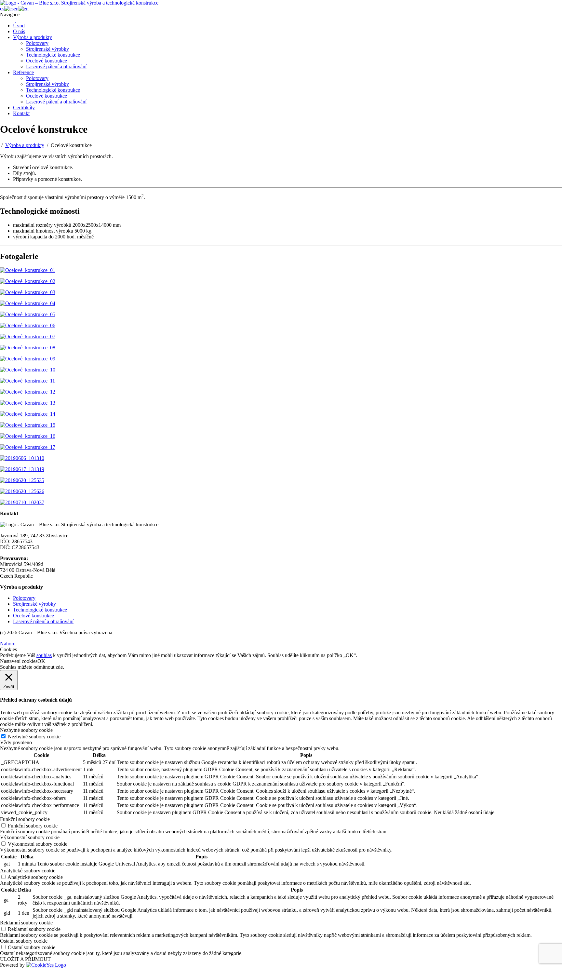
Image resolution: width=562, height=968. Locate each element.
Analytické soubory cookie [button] (27, 870)
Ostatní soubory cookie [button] (23, 941)
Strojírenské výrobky (47, 49)
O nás (19, 31)
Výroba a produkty (32, 37)
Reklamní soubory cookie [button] (26, 922)
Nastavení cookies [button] (18, 661)
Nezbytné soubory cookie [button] (26, 730)
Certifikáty (24, 107)
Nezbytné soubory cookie (34, 736)
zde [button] (59, 667)
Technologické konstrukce (53, 55)
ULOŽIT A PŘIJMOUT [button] (25, 959)
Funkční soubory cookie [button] (25, 819)
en (16, 8)
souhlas (44, 655)
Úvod (19, 25)
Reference (23, 72)
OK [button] (41, 661)
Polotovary (37, 43)
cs (2, 8)
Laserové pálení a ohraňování (56, 66)
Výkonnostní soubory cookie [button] (30, 837)
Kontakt (21, 113)
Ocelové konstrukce (46, 60)
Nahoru (8, 643)
